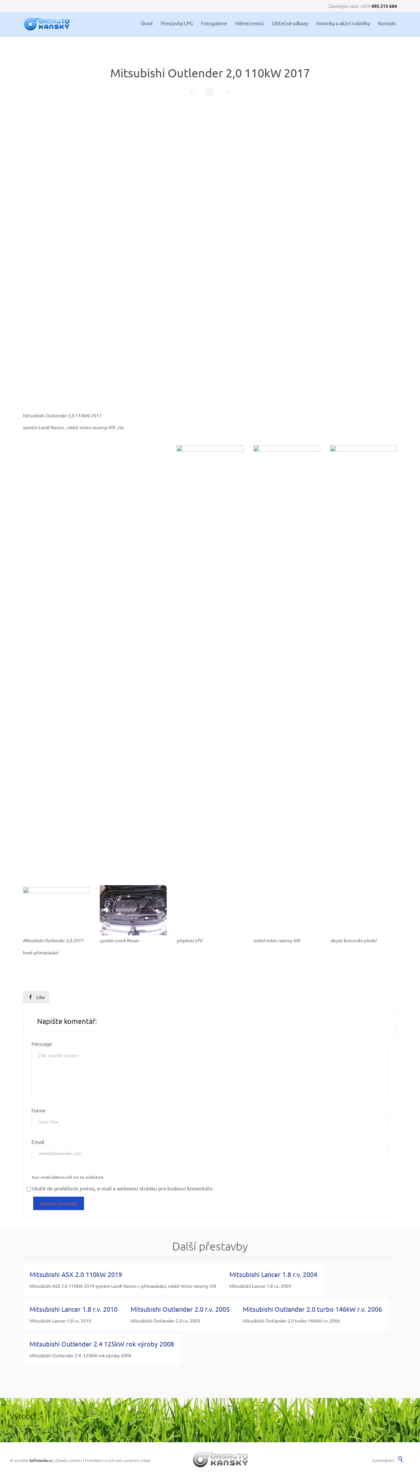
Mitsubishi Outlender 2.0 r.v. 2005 (180, 1309)
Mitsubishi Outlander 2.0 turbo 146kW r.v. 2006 (312, 1309)
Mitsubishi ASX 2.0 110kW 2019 (76, 1274)
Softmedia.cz (40, 1460)
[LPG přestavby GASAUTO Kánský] (47, 24)
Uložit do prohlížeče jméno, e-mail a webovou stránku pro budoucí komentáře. (123, 1188)
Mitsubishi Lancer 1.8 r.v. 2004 (273, 1274)
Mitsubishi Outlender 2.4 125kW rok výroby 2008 (102, 1344)
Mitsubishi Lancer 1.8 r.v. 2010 (73, 1309)
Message (42, 1043)
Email (38, 1141)
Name (39, 1110)
